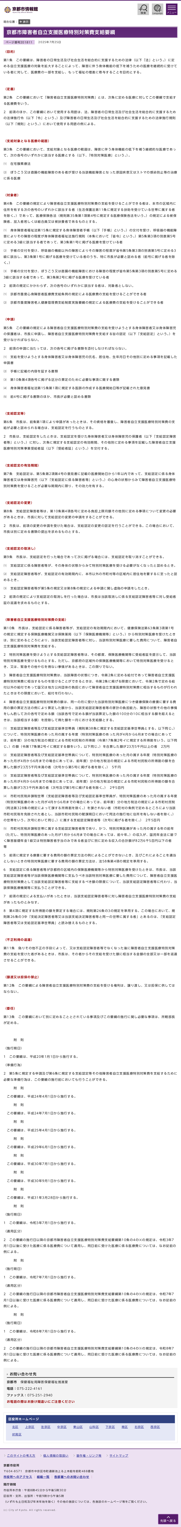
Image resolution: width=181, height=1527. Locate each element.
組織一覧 (43, 1477)
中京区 (62, 1427)
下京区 (110, 1427)
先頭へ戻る (168, 1520)
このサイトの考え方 (21, 1455)
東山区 (78, 1427)
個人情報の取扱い (55, 1455)
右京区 (139, 1427)
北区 (15, 1427)
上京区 (30, 1427)
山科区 (94, 1427)
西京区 (155, 1427)
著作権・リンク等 (89, 1455)
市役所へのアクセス (18, 1477)
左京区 (46, 1427)
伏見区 (17, 1434)
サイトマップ (118, 1455)
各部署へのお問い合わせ (71, 1477)
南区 (125, 1427)
